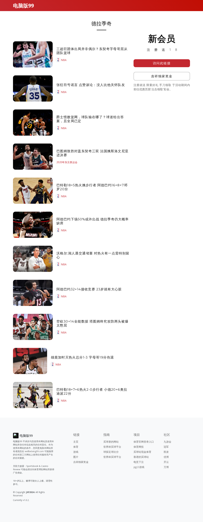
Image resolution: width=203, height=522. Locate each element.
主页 (75, 441)
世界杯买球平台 (112, 446)
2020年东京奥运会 (66, 162)
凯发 (166, 452)
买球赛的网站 (111, 441)
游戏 (75, 452)
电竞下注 (139, 462)
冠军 (166, 446)
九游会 (167, 441)
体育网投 (139, 446)
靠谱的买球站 (141, 457)
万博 (166, 467)
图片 (75, 457)
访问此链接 (162, 63)
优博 (166, 457)
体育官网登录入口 (144, 441)
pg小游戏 (139, 467)
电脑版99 (23, 5)
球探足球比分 (111, 452)
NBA (63, 60)
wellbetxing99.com (34, 451)
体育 (75, 446)
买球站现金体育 (142, 452)
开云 (166, 462)
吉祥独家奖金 (162, 76)
